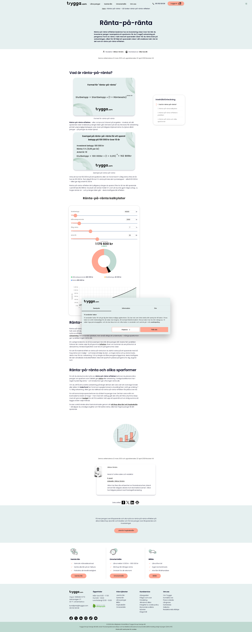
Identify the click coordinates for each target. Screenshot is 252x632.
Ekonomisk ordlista (147, 607)
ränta (100, 378)
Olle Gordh (143, 52)
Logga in (174, 3)
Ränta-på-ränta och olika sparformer (167, 120)
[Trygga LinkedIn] (81, 618)
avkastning (73, 336)
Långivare (167, 602)
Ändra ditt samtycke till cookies (126, 629)
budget (85, 398)
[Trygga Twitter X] (76, 618)
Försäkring (143, 600)
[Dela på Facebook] (123, 502)
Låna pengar (121, 600)
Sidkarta (166, 607)
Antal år (73, 235)
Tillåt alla (154, 329)
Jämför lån (120, 595)
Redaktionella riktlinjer (171, 609)
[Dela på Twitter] (128, 502)
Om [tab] (155, 308)
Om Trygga (167, 595)
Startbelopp (75, 212)
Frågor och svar (146, 598)
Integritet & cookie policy (149, 605)
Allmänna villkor (145, 602)
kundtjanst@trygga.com (78, 606)
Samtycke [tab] (96, 308)
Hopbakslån (120, 605)
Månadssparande (77, 219)
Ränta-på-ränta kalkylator (168, 109)
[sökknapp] (246, 3)
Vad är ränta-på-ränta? (167, 104)
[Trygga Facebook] (71, 618)
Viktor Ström (118, 52)
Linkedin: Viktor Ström (116, 481)
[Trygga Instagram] (86, 618)
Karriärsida (167, 605)
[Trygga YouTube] (95, 618)
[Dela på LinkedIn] (132, 502)
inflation (103, 344)
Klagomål (143, 612)
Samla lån (79, 576)
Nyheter (143, 609)
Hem (104, 8)
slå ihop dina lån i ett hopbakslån (124, 404)
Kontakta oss (168, 598)
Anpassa (125, 329)
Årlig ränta (74, 227)
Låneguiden (144, 595)
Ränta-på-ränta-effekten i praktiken (168, 114)
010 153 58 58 (160, 4)
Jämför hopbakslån (126, 530)
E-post (110, 478)
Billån (155, 576)
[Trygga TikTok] (91, 618)
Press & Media (168, 600)
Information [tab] (126, 308)
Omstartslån (119, 576)
